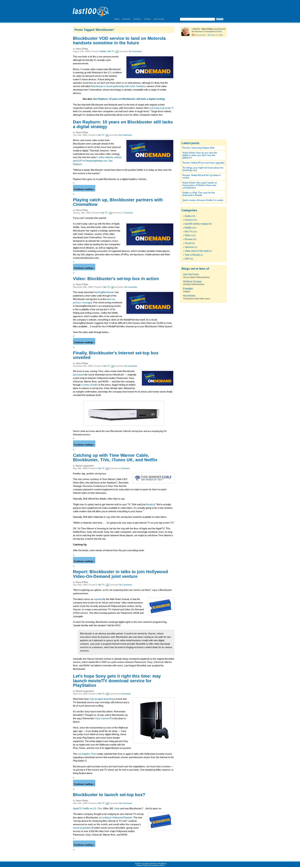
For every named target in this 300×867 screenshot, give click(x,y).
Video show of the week (197, 251)
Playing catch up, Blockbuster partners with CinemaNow (118, 202)
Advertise (126, 19)
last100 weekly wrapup (196, 224)
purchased (78, 374)
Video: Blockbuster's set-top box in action (116, 278)
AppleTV (77, 808)
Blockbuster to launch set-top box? (109, 794)
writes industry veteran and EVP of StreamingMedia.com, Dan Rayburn (97, 160)
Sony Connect (102, 718)
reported (98, 599)
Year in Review (192, 255)
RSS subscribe (200, 35)
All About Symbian (192, 281)
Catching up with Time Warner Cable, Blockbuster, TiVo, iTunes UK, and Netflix (115, 457)
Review (188, 239)
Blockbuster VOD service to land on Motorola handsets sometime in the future (119, 40)
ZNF (187, 258)
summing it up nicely (160, 108)
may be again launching (101, 699)
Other (187, 235)
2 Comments (125, 694)
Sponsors (190, 247)
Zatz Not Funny (191, 274)
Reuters (150, 504)
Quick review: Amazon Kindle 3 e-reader (202, 200)
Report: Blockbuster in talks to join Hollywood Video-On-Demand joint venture (120, 574)
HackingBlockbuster (104, 292)
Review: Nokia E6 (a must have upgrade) (203, 163)
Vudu (117, 808)
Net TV (111, 51)
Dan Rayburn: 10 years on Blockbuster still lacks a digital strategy (129, 99)
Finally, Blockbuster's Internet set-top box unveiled (115, 355)
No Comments (135, 51)
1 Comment (127, 213)
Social (188, 243)
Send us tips (159, 19)
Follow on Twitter (216, 35)
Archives (137, 19)
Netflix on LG (89, 808)
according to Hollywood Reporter (115, 817)
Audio (187, 216)
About (116, 19)
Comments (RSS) (157, 865)
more (219, 31)
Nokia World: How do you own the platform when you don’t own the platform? (199, 155)
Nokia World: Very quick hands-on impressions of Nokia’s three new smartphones (199, 185)
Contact (147, 19)
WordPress (162, 864)
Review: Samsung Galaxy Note (198, 148)
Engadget (188, 288)
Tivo (99, 808)
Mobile (103, 51)
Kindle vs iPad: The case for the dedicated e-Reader (198, 193)
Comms (189, 220)
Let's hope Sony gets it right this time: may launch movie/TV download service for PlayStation (117, 681)
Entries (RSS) (142, 865)
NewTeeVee (189, 295)
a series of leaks (89, 385)
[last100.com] (91, 10)
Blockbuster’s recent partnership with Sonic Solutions (118, 86)
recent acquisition (82, 828)
